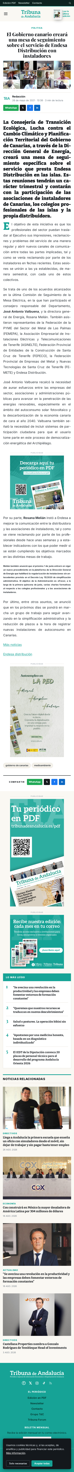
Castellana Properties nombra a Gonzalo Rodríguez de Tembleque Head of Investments (35, 1345)
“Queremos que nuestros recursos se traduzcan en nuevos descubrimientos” (38, 1010)
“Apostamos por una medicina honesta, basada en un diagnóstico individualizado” (38, 1038)
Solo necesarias (18, 1463)
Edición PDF (9, 3)
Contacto (37, 3)
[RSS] (50, 1383)
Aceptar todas (42, 1463)
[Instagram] (37, 1383)
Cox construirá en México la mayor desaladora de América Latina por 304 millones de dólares (36, 1209)
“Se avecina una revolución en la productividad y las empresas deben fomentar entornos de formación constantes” (36, 993)
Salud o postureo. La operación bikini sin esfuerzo (39, 1023)
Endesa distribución (17, 654)
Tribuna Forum (37, 1419)
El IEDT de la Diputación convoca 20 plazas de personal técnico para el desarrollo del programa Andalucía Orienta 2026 (36, 1058)
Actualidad (10, 1270)
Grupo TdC (37, 1414)
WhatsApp (11, 107)
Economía (9, 1203)
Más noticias (12, 645)
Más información (15, 1453)
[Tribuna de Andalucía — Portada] (30, 14)
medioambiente (42, 765)
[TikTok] (44, 1383)
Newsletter (24, 3)
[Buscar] (70, 3)
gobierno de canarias (17, 765)
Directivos (10, 1133)
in (37, 107)
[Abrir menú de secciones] (6, 14)
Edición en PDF (37, 1397)
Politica (37, 28)
